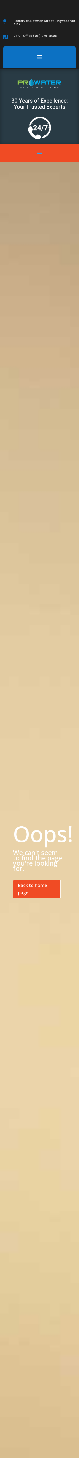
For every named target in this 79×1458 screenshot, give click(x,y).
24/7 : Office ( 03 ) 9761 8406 (35, 36)
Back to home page (32, 889)
